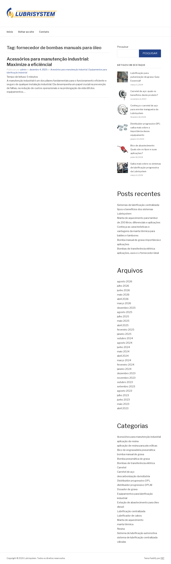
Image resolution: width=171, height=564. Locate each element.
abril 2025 (123, 325)
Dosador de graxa (127, 489)
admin (23, 69)
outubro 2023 (125, 382)
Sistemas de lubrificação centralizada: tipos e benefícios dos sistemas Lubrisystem (138, 209)
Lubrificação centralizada (131, 511)
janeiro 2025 (124, 334)
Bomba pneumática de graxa (133, 458)
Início (10, 31)
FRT (162, 558)
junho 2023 (123, 399)
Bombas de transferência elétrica (136, 463)
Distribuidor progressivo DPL (133, 480)
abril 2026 (123, 299)
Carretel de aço (125, 471)
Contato (44, 31)
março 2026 (124, 303)
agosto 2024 (124, 342)
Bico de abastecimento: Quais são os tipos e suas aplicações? (143, 149)
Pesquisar (122, 46)
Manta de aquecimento (130, 520)
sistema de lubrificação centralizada (137, 537)
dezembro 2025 (126, 307)
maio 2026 (123, 294)
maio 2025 (123, 320)
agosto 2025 (124, 312)
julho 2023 (123, 395)
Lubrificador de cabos (129, 515)
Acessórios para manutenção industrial (69, 69)
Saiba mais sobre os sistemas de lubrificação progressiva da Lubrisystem (145, 167)
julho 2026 (123, 285)
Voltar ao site (26, 31)
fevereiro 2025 (125, 329)
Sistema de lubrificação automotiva (137, 533)
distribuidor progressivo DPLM (134, 485)
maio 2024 (123, 351)
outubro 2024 (125, 338)
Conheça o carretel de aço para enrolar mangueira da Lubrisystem (144, 109)
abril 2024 (123, 355)
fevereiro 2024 (125, 364)
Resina (121, 528)
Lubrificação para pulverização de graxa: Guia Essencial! (144, 77)
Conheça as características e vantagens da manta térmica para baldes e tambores (136, 231)
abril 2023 (122, 408)
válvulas (121, 541)
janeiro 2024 (124, 369)
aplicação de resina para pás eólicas (137, 445)
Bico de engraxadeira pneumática (136, 450)
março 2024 (124, 360)
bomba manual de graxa (130, 454)
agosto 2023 (124, 390)
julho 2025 (123, 316)
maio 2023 (123, 404)
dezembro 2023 (126, 373)
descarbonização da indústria (133, 476)
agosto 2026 (124, 281)
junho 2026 (123, 290)
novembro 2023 (126, 377)
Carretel (121, 467)
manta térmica (125, 524)
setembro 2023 (126, 386)
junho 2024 (123, 347)
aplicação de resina (128, 441)
